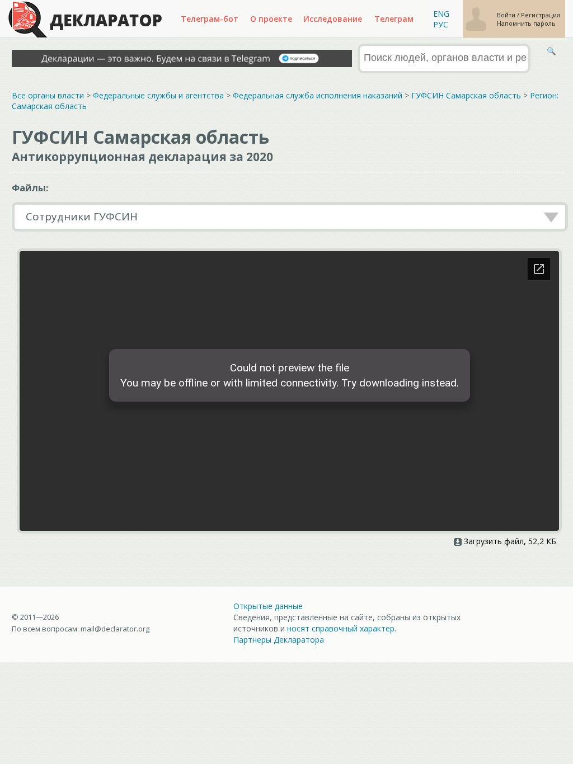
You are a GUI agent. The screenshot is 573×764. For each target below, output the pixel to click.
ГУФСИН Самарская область (466, 95)
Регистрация (540, 15)
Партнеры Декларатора (278, 639)
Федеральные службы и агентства (158, 95)
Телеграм (394, 18)
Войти (507, 15)
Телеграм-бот (209, 18)
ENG (441, 13)
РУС (440, 24)
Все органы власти (48, 95)
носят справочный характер (340, 628)
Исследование (332, 18)
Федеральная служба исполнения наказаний (317, 95)
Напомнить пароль (526, 23)
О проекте (271, 18)
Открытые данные (268, 606)
